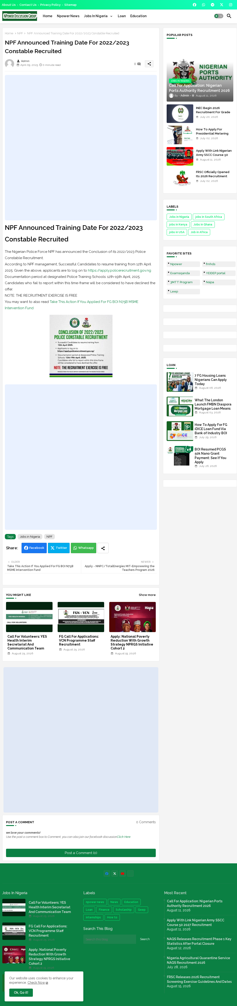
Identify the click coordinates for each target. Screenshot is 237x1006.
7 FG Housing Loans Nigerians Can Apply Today (211, 380)
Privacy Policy (50, 4)
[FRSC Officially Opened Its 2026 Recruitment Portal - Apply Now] (180, 177)
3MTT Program (181, 282)
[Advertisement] (80, 147)
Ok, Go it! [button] (21, 992)
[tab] (48, 16)
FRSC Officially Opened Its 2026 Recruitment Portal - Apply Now (212, 176)
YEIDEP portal (215, 273)
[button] (218, 16)
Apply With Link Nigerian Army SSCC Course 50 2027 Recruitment (214, 155)
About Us (9, 4)
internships (93, 917)
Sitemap (70, 4)
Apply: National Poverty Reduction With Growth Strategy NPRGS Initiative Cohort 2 (132, 642)
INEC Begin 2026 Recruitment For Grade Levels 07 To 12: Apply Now (213, 114)
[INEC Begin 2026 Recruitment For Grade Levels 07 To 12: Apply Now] (180, 113)
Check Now (36, 982)
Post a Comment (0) (81, 853)
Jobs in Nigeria (30, 536)
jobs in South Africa (208, 217)
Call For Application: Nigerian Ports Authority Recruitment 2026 (194, 903)
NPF (20, 33)
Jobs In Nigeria (96, 16)
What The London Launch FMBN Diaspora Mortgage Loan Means (213, 404)
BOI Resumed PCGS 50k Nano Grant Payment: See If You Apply (210, 455)
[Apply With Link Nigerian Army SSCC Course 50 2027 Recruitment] (180, 156)
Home (47, 16)
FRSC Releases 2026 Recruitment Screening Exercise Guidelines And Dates (199, 979)
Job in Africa (199, 232)
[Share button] (103, 548)
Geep (142, 909)
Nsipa (210, 282)
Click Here (124, 837)
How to (112, 917)
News (114, 902)
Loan (122, 16)
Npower (176, 264)
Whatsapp (86, 548)
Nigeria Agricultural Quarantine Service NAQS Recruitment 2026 (198, 960)
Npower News (68, 16)
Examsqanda (180, 273)
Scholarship (124, 909)
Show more (147, 595)
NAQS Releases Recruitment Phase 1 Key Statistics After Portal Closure (199, 941)
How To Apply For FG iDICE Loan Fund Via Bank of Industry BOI (211, 429)
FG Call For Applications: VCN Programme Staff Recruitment (79, 640)
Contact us (28, 4)
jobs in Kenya (178, 224)
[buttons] (194, 4)
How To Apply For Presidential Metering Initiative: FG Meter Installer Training (212, 136)
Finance (104, 909)
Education (138, 16)
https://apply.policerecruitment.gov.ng (119, 270)
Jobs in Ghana (202, 224)
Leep (174, 291)
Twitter (61, 548)
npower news (95, 902)
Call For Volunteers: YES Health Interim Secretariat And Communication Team (27, 642)
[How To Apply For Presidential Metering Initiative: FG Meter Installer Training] (180, 135)
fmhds (210, 264)
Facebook (36, 548)
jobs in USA (176, 232)
